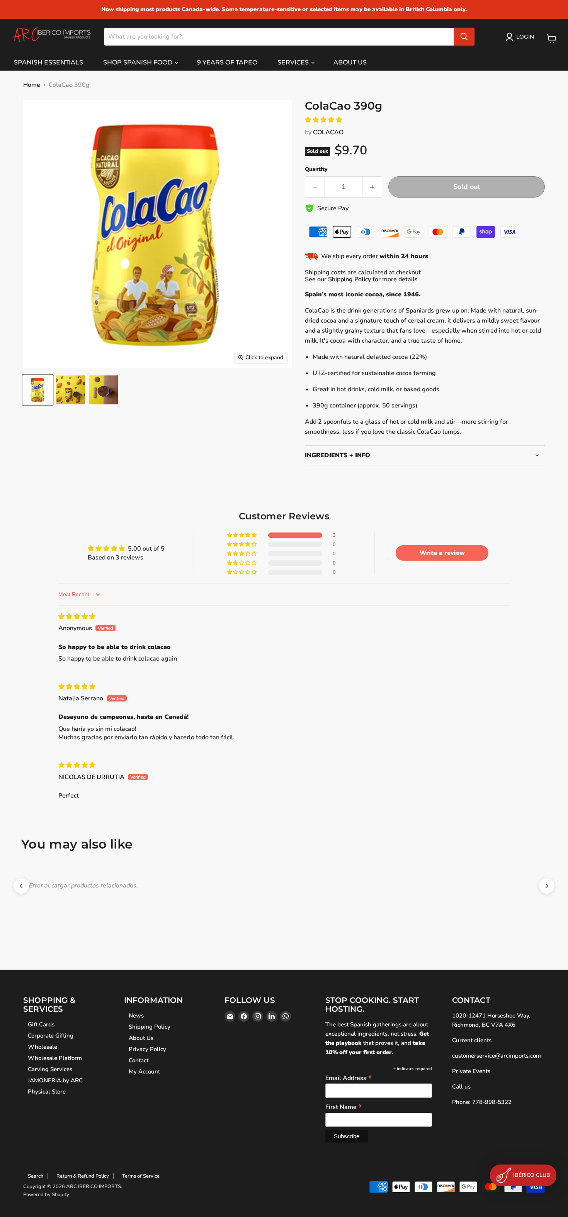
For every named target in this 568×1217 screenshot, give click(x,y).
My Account (144, 1071)
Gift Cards (41, 1024)
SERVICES (293, 62)
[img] (76, 616)
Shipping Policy (349, 279)
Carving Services (50, 1069)
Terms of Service (141, 1176)
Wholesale (42, 1047)
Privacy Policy (147, 1049)
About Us (141, 1038)
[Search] (464, 37)
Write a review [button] (442, 553)
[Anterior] (21, 886)
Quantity (316, 169)
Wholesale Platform (55, 1058)
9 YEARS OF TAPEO (227, 62)
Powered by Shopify (46, 1194)
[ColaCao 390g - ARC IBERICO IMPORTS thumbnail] (37, 390)
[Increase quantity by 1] (372, 187)
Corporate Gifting (50, 1036)
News (136, 1015)
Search (35, 1176)
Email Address (348, 1078)
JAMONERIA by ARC (55, 1080)
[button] (323, 120)
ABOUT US (350, 62)
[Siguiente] (546, 886)
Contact (138, 1060)
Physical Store (47, 1091)
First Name (343, 1107)
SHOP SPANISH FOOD (138, 62)
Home (31, 84)
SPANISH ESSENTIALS (48, 62)
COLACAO (328, 132)
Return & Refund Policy (82, 1176)
